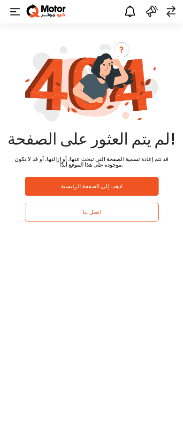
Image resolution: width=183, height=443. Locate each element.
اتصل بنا (92, 212)
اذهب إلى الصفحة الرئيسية (91, 186)
